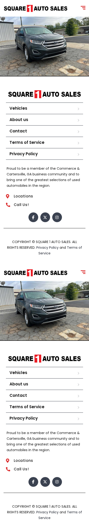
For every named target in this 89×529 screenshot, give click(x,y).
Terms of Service (26, 142)
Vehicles (18, 108)
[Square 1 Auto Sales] (36, 8)
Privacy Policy (23, 154)
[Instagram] (57, 217)
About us (18, 119)
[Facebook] (33, 217)
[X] (45, 217)
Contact (18, 131)
